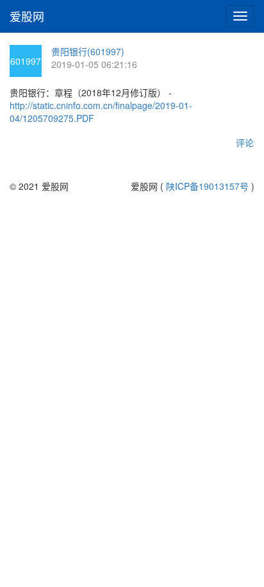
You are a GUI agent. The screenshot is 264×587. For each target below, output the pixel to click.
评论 (245, 142)
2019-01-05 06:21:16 (94, 64)
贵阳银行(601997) (87, 51)
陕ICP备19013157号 (207, 186)
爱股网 (27, 16)
